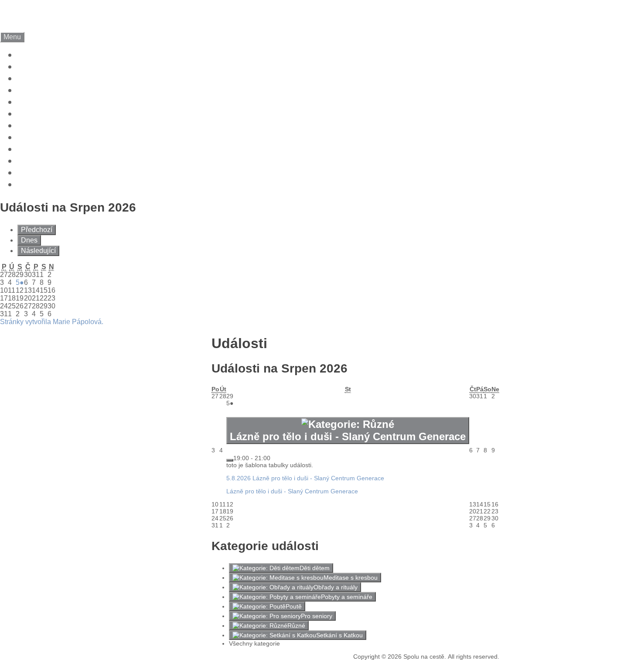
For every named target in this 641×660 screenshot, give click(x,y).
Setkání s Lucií (50, 102)
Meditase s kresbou (351, 577)
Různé (296, 625)
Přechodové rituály (59, 137)
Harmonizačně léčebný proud (83, 125)
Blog (27, 172)
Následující (38, 250)
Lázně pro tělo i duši (62, 90)
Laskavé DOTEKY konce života (88, 78)
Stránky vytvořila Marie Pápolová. (51, 321)
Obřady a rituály (336, 587)
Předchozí (36, 229)
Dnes (29, 240)
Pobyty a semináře (346, 596)
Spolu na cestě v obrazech (77, 66)
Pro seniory (316, 615)
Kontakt (34, 184)
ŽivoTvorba (42, 149)
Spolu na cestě (69, 12)
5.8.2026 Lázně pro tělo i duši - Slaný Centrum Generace (305, 478)
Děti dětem (315, 567)
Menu (12, 37)
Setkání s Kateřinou (61, 114)
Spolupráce (43, 161)
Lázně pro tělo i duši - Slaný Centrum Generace (292, 491)
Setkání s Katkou (339, 635)
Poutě (294, 606)
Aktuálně (37, 55)
